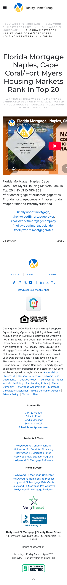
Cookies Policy (28, 379)
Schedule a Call (33, 423)
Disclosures (47, 379)
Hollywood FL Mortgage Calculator (33, 474)
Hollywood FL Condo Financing (33, 445)
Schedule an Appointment (33, 427)
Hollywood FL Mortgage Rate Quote (34, 482)
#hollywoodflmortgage (33, 212)
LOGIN (52, 274)
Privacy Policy (10, 394)
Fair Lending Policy (37, 383)
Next (59, 241)
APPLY (15, 274)
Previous (10, 241)
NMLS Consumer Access (45, 390)
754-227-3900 (33, 412)
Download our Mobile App (33, 289)
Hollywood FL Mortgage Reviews (33, 489)
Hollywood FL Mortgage (26, 104)
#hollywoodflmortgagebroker (33, 216)
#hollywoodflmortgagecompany (33, 221)
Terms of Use (30, 394)
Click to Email (33, 416)
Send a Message (33, 419)
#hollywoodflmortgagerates (33, 230)
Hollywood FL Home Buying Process (33, 478)
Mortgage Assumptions (31, 386)
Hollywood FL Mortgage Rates (41, 106)
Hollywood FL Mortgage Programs (33, 456)
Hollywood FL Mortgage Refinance (33, 460)
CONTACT (33, 274)
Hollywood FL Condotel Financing (33, 449)
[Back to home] (34, 7)
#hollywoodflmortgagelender (33, 225)
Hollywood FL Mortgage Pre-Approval (33, 485)
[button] (5, 7)
